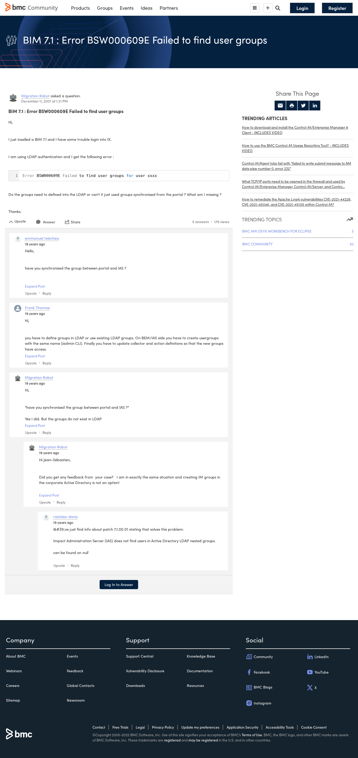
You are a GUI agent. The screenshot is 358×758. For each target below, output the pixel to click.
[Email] (280, 106)
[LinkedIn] (314, 106)
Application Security (242, 727)
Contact (99, 727)
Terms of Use (252, 734)
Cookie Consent (314, 727)
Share (75, 221)
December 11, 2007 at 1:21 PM (44, 101)
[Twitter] (303, 106)
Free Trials (120, 727)
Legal (140, 727)
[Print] (291, 106)
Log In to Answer (119, 584)
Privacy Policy (163, 727)
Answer (49, 221)
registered (172, 740)
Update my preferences (200, 727)
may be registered (203, 740)
